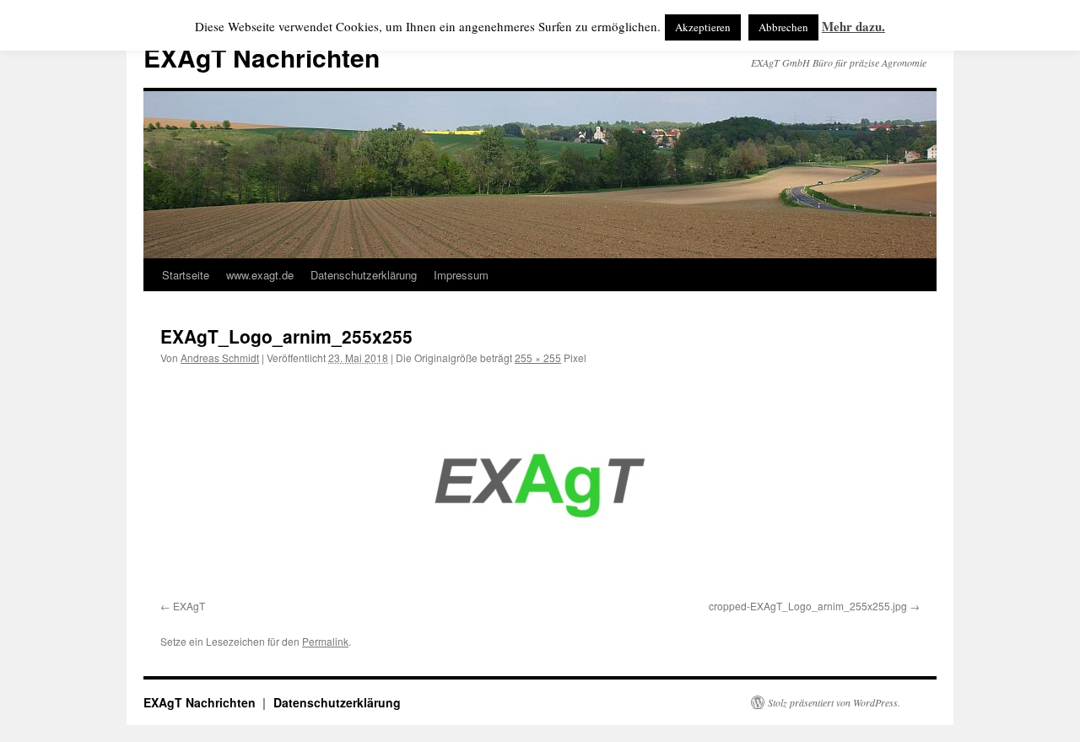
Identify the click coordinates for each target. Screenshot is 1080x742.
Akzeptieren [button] (703, 27)
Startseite (185, 275)
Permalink (325, 641)
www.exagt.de (260, 275)
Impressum (461, 275)
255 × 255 (538, 357)
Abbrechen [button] (783, 27)
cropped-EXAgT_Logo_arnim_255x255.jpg (808, 605)
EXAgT (189, 605)
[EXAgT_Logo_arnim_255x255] (540, 485)
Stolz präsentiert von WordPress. (834, 702)
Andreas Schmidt (220, 357)
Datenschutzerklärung (363, 275)
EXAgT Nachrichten (261, 57)
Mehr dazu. (853, 26)
